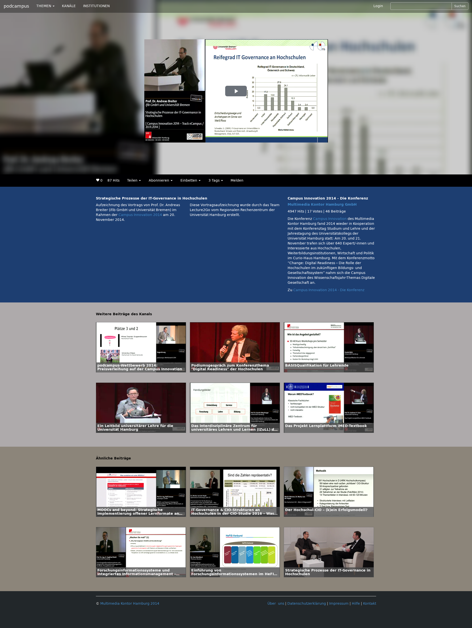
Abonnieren (159, 180)
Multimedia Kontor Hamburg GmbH (322, 204)
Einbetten (189, 180)
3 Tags (214, 180)
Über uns (275, 603)
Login (378, 6)
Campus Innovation (330, 219)
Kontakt (369, 603)
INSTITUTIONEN (96, 6)
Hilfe (356, 603)
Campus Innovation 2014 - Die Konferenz (328, 290)
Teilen (132, 180)
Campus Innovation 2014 (140, 215)
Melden (237, 180)
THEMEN (44, 6)
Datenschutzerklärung (306, 603)
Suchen (460, 6)
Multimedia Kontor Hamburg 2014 (129, 603)
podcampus (16, 6)
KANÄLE (69, 6)
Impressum (339, 603)
